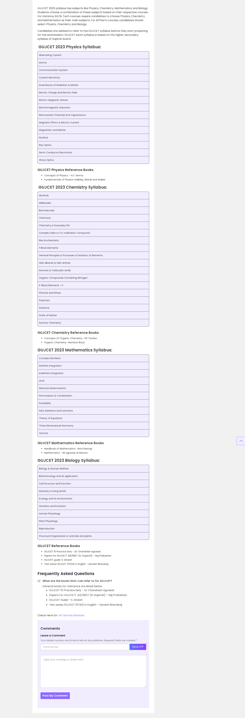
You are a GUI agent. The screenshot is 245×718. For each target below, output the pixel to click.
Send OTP (138, 646)
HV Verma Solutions (71, 615)
